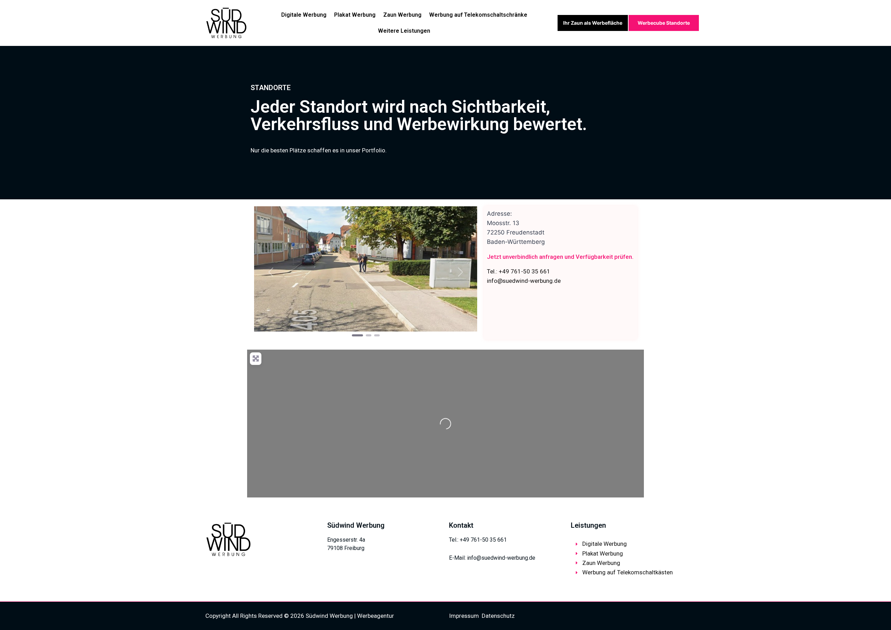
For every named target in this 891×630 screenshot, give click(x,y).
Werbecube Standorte (664, 23)
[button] (270, 272)
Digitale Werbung (303, 14)
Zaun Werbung (402, 14)
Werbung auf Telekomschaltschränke (478, 14)
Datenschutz (498, 615)
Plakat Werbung (355, 14)
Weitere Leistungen (404, 30)
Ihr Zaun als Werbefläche (592, 23)
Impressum (464, 615)
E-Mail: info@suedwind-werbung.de (492, 558)
